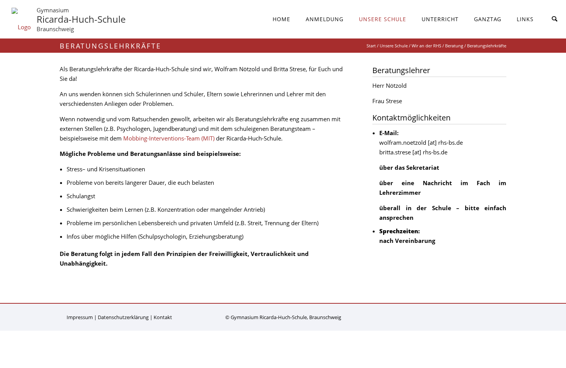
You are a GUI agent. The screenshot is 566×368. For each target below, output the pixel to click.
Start (371, 46)
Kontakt (163, 317)
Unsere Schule (382, 19)
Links (525, 19)
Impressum (80, 317)
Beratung (454, 46)
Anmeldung (324, 19)
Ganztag (487, 19)
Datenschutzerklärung (123, 317)
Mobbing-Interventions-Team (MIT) (168, 138)
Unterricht (440, 19)
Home (281, 19)
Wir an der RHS (426, 46)
